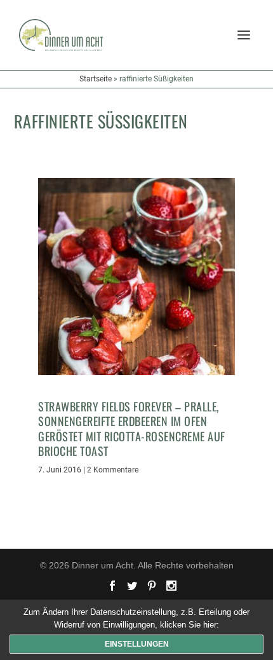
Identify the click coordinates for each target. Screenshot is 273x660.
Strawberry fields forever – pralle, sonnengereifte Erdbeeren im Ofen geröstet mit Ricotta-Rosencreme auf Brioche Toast (131, 428)
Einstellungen (137, 644)
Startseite (95, 78)
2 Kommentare (112, 469)
